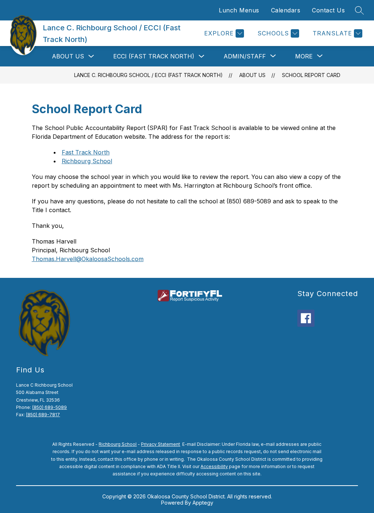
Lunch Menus (239, 10)
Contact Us (328, 10)
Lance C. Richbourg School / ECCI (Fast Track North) (148, 75)
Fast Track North (86, 152)
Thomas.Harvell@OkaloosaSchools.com (88, 259)
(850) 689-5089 (49, 407)
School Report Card (311, 75)
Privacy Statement (160, 444)
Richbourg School (87, 161)
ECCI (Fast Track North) (153, 56)
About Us (68, 56)
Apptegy (202, 502)
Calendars (286, 10)
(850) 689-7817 (43, 414)
